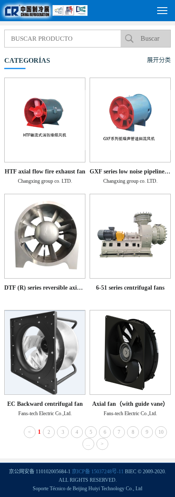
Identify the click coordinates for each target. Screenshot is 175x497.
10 (161, 432)
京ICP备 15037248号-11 (98, 472)
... (88, 444)
